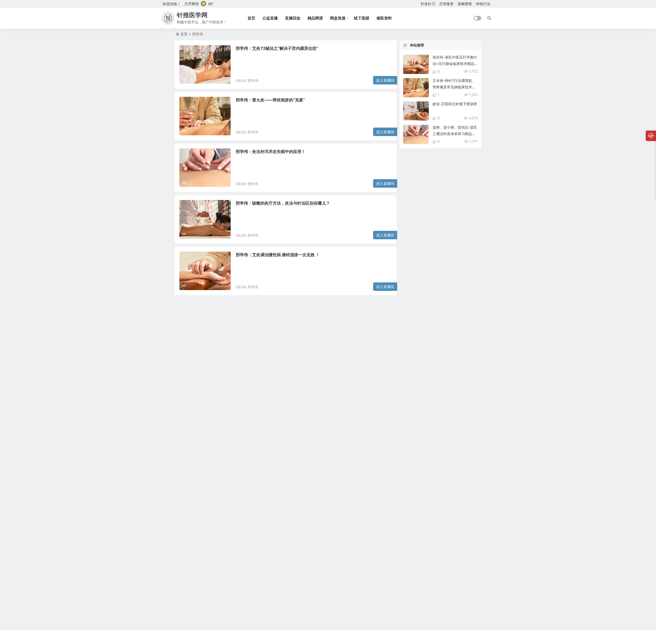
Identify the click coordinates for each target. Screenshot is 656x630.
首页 (251, 18)
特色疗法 (483, 4)
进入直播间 (385, 80)
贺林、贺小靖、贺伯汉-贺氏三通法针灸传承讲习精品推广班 (455, 133)
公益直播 (270, 18)
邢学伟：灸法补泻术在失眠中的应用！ (270, 151)
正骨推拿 (446, 4)
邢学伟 (253, 80)
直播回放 (292, 18)
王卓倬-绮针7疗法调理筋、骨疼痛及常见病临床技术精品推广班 (454, 87)
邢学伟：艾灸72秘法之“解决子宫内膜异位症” (277, 48)
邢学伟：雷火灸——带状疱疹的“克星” (270, 99)
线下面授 (361, 18)
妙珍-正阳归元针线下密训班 (455, 104)
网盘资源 (337, 18)
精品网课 (315, 18)
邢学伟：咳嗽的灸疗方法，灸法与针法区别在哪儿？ (283, 203)
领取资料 (384, 18)
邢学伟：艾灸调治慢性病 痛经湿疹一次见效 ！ (278, 254)
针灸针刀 (428, 4)
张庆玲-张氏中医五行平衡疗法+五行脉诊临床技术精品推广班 (455, 63)
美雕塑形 (465, 4)
